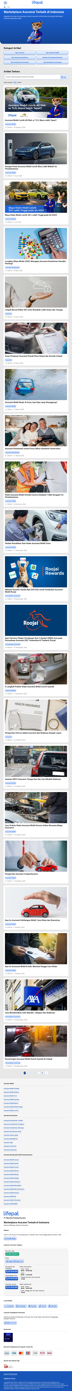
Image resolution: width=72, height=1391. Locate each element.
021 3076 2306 (12, 1271)
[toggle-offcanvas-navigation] (5, 2)
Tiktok (43, 1306)
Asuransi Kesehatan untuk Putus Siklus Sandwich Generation (32, 448)
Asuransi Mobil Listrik (11, 1110)
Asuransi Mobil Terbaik (11, 1088)
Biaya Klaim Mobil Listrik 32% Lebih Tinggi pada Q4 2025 (31, 215)
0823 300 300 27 (13, 1254)
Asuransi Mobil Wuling (11, 1178)
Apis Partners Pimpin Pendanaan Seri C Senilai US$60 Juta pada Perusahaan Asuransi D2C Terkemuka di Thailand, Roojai (33, 639)
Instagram (22, 1306)
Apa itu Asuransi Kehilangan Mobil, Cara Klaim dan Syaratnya (32, 920)
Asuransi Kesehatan (12, 267)
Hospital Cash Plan (10, 1146)
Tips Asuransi (19, 53)
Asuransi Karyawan (10, 1150)
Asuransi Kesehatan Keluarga (14, 1128)
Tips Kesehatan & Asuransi (52, 62)
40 (42, 1073)
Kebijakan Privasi (9, 1378)
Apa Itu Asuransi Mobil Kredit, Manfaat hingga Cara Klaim (31, 966)
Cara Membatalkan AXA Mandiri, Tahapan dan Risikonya (30, 1013)
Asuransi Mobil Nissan (11, 1171)
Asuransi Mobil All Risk (11, 1092)
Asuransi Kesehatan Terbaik (13, 1120)
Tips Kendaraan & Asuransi (19, 62)
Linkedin (54, 1306)
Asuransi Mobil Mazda (11, 1174)
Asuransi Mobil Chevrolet (12, 1200)
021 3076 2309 (12, 1287)
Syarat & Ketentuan (10, 1374)
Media (8, 7)
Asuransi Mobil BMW (10, 1204)
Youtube (33, 1306)
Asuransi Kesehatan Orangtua (14, 1124)
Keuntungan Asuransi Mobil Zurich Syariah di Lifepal (28, 1059)
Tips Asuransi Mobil (52, 53)
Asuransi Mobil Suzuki (11, 1167)
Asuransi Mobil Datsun (11, 1193)
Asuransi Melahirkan (11, 1139)
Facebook (10, 1306)
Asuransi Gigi (8, 1142)
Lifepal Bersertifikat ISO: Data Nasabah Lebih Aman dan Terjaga (34, 310)
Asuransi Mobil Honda (11, 1163)
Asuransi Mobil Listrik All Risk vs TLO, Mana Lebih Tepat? (31, 120)
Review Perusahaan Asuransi (52, 57)
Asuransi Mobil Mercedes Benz (14, 1189)
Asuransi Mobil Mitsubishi (12, 1185)
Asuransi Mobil (11, 124)
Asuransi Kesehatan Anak (12, 1131)
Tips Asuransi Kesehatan (19, 57)
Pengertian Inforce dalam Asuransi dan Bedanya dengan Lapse (33, 733)
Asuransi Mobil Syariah (11, 1099)
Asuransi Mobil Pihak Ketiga (13, 1107)
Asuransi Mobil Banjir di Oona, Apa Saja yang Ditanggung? (31, 402)
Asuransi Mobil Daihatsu (12, 1182)
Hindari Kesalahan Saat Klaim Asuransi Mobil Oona (28, 543)
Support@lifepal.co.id (15, 1261)
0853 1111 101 (11, 1322)
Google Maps (11, 1238)
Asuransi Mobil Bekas (11, 1103)
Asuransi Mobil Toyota (11, 1160)
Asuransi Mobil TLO (10, 1096)
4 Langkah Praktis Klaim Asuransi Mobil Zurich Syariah (29, 687)
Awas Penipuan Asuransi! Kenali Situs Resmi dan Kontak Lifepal (33, 356)
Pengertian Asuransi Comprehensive (21, 874)
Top (68, 1387)
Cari (64, 77)
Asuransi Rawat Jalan (11, 1135)
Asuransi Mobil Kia (10, 1196)
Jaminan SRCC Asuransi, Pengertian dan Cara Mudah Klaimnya (33, 779)
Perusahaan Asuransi (13, 596)
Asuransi (9, 314)
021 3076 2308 (12, 1278)
